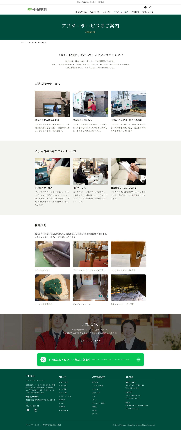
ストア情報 (63, 389)
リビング (95, 389)
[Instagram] (35, 410)
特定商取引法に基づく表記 (52, 425)
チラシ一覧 (63, 393)
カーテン (95, 414)
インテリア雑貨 (97, 386)
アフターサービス (65, 396)
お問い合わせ (63, 410)
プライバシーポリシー (33, 425)
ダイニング (96, 393)
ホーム (23, 42)
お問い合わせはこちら (90, 341)
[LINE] (28, 410)
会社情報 (62, 407)
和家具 (94, 407)
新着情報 (62, 400)
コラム (61, 403)
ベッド (94, 400)
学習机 (94, 410)
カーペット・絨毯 (98, 403)
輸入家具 (95, 382)
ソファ (94, 396)
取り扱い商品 (63, 382)
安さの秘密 (63, 386)
